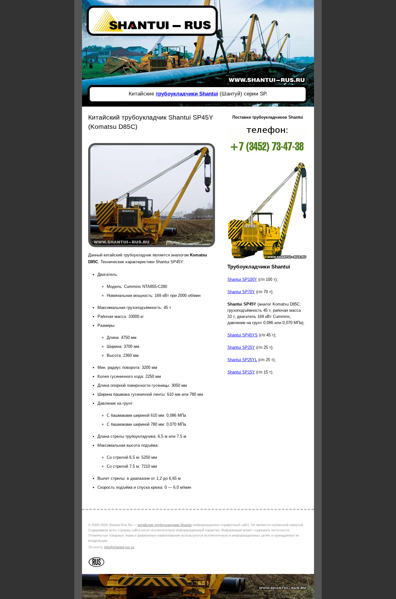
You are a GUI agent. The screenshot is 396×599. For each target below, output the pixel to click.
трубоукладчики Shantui (187, 94)
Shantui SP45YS (242, 335)
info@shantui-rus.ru (119, 547)
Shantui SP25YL (242, 359)
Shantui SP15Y (241, 372)
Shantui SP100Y (242, 279)
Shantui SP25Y (241, 347)
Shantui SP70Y (241, 291)
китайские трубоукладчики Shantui (165, 525)
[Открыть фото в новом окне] (151, 248)
